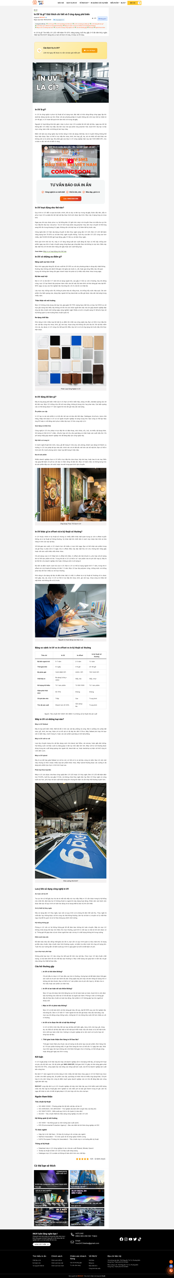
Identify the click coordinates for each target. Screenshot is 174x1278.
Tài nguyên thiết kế (38, 1265)
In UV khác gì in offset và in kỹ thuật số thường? (50, 25)
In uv (35, 10)
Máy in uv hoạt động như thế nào (54, 251)
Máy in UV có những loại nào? (45, 27)
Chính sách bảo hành (57, 1265)
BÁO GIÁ (132, 3)
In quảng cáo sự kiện (99, 3)
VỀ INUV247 (84, 3)
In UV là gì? (51, 24)
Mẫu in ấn (114, 3)
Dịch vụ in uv (72, 3)
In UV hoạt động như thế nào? (64, 24)
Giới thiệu (91, 1260)
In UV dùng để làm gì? (97, 24)
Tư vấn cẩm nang (75, 1265)
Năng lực (91, 1263)
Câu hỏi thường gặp (81, 27)
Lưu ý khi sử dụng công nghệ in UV (64, 27)
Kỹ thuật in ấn (37, 1263)
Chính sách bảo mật (57, 1263)
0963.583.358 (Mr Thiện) (86, 1236)
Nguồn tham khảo (100, 27)
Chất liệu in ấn (37, 1260)
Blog (123, 3)
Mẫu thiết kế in (93, 1265)
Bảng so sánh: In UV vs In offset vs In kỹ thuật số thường (80, 25)
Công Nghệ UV (59, 20)
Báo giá (61, 3)
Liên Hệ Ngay (90, 50)
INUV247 (42, 17)
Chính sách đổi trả (56, 1260)
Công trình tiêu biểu (94, 1268)
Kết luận (91, 27)
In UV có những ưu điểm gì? (82, 24)
